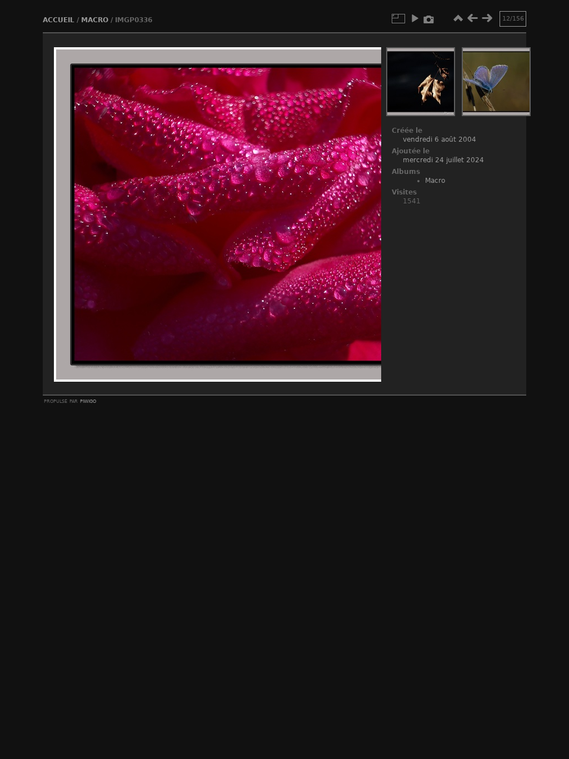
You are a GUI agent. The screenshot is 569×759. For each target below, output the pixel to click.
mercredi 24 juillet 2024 (443, 160)
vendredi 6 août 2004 (439, 139)
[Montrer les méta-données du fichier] (429, 18)
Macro (94, 20)
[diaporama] (414, 18)
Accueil (58, 20)
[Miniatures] (458, 18)
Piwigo (88, 401)
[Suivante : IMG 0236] (487, 18)
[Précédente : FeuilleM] (472, 18)
